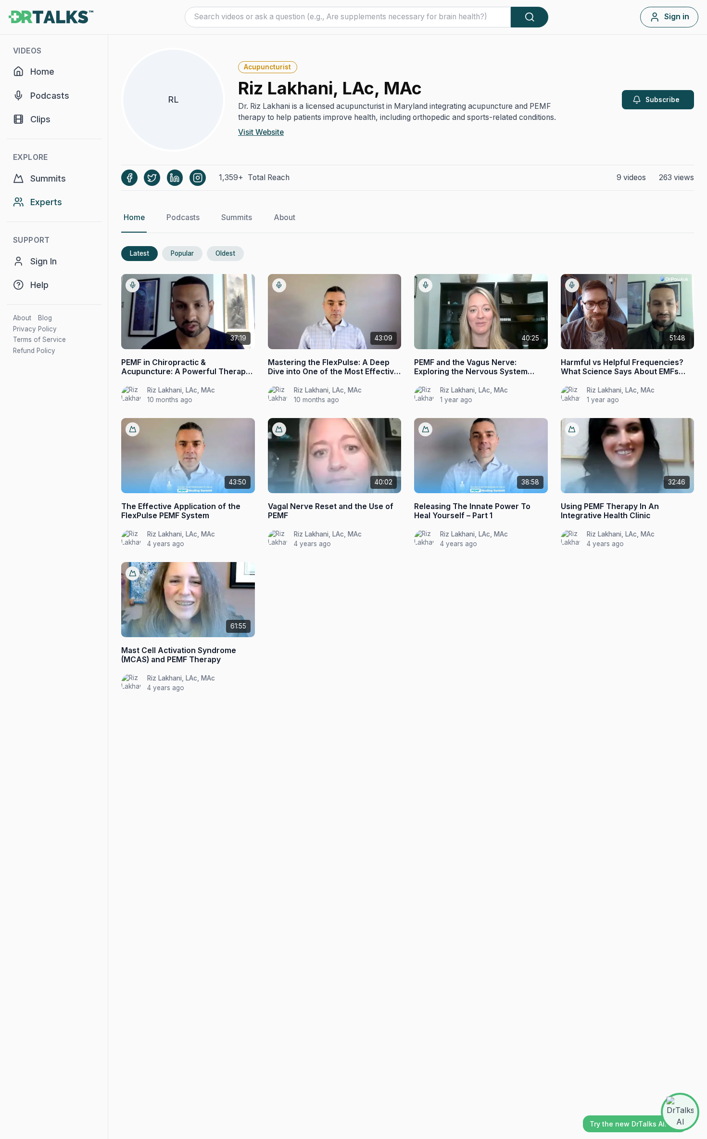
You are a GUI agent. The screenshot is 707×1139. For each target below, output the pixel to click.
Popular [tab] (182, 253)
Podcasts (183, 217)
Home (134, 217)
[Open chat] (680, 1112)
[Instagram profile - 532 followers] (197, 178)
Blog (45, 318)
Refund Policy (34, 350)
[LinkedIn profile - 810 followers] (175, 178)
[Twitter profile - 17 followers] (152, 178)
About (22, 318)
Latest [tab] (139, 253)
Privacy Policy (35, 329)
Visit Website (261, 132)
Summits (236, 217)
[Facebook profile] (129, 178)
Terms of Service (39, 339)
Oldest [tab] (225, 253)
